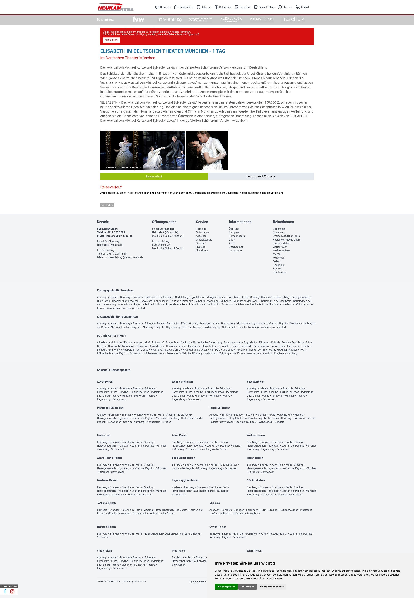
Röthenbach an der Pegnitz (204, 304)
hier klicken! (111, 39)
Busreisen (165, 7)
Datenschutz (236, 246)
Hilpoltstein (103, 300)
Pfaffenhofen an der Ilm (252, 349)
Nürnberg (110, 304)
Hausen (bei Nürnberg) (121, 346)
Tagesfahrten (186, 7)
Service (202, 222)
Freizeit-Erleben (281, 243)
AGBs (232, 243)
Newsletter (202, 250)
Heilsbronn (267, 297)
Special (277, 268)
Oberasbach (125, 304)
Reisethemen (283, 222)
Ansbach (113, 297)
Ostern (276, 261)
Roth (184, 304)
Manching (212, 300)
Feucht (222, 297)
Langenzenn (161, 300)
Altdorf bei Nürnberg (121, 342)
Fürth (245, 297)
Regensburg (173, 304)
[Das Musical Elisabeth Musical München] (164, 150)
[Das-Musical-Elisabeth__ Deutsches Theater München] (207, 150)
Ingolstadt (146, 300)
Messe (276, 254)
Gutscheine (225, 7)
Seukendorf (173, 353)
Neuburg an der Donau (246, 300)
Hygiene (200, 246)
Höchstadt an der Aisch (125, 300)
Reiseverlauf (154, 176)
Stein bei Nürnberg (268, 304)
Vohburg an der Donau (232, 353)
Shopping (278, 265)
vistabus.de (140, 581)
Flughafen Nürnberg (285, 353)
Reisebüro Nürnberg (108, 241)
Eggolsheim (197, 297)
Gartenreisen (280, 246)
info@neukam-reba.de (119, 235)
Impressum (235, 250)
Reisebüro (245, 7)
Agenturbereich (197, 581)
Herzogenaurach (300, 297)
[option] (138, 19)
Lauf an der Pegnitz (181, 300)
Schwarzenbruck (246, 304)
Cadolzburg (181, 297)
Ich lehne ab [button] (247, 586)
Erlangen (211, 297)
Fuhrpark (234, 232)
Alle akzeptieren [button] (226, 586)
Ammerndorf (143, 342)
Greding (254, 297)
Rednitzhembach (154, 304)
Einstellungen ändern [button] (272, 586)
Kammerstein (261, 346)
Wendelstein (114, 308)
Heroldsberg (282, 297)
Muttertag (278, 257)
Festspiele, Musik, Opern (286, 239)
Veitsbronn (288, 304)
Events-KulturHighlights (286, 235)
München (226, 300)
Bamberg (125, 297)
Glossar (200, 243)
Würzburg (128, 308)
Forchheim (234, 297)
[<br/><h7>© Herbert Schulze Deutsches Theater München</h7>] (121, 150)
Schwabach (228, 304)
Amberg (101, 297)
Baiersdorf (151, 297)
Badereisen (279, 228)
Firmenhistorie (237, 235)
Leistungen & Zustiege (260, 176)
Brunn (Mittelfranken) (178, 342)
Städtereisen (280, 272)
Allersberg (102, 342)
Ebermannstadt (232, 342)
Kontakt (304, 7)
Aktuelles (201, 235)
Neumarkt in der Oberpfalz (276, 300)
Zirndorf (140, 308)
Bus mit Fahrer (266, 7)
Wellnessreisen (281, 250)
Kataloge (206, 7)
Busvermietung (105, 250)
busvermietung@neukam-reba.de (124, 257)
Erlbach (275, 342)
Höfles (234, 346)
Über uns (287, 7)
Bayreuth (138, 297)
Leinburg (200, 300)
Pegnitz (138, 304)
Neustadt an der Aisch (195, 349)
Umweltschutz (204, 239)
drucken (108, 205)
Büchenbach (166, 297)
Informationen (240, 222)
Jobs (232, 239)
